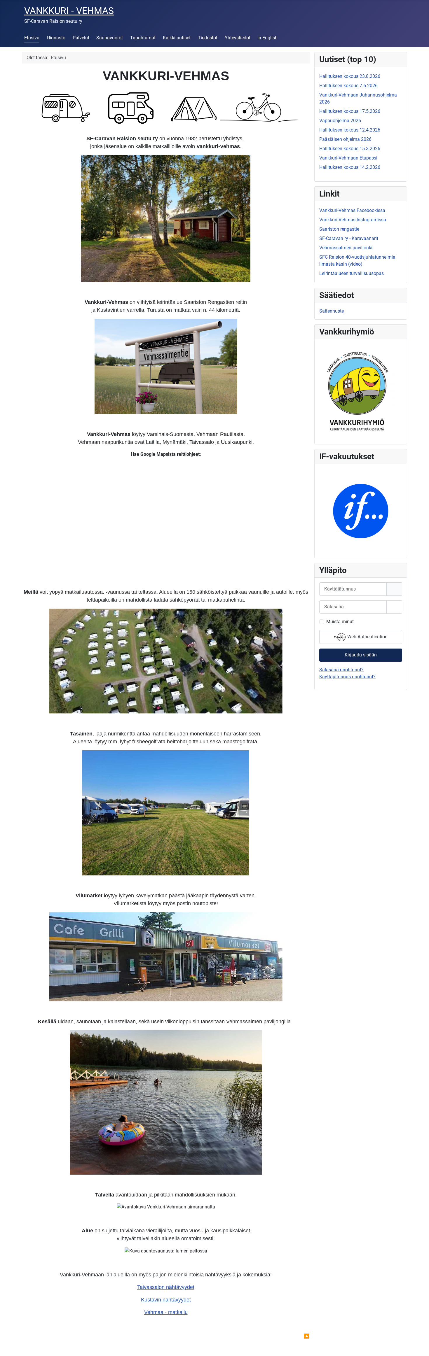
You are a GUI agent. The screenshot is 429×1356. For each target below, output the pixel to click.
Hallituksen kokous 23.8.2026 (349, 76)
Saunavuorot (109, 38)
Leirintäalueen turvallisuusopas (351, 273)
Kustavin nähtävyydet (166, 1300)
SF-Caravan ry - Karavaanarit (348, 238)
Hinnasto (56, 38)
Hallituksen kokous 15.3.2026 (349, 148)
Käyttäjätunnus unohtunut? (347, 676)
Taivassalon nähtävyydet (165, 1287)
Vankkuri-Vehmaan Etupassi (348, 158)
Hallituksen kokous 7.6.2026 (348, 85)
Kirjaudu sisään (361, 655)
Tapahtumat (143, 38)
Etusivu (31, 38)
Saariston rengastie (339, 229)
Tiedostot (207, 38)
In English (267, 38)
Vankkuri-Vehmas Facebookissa (352, 210)
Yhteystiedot (237, 38)
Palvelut (81, 38)
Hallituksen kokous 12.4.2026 (349, 130)
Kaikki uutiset (177, 38)
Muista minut (340, 621)
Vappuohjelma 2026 (340, 120)
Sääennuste (331, 311)
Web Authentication (367, 637)
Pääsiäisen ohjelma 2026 (345, 139)
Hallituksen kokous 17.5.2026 (349, 111)
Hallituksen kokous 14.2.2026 (349, 167)
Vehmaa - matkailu (166, 1312)
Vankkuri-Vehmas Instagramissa (352, 220)
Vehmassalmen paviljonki (345, 247)
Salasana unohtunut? (341, 669)
